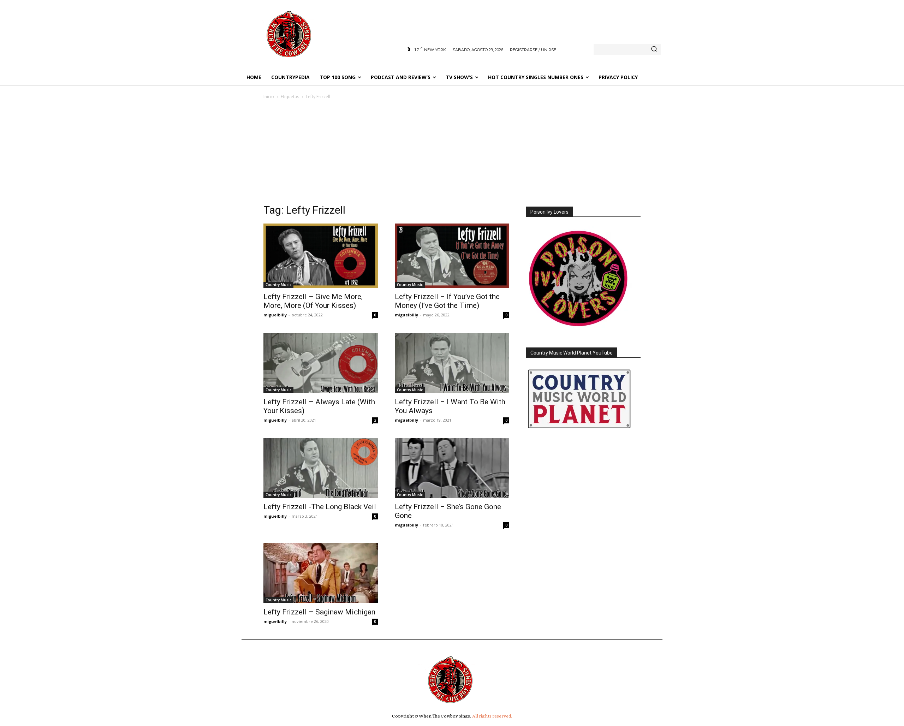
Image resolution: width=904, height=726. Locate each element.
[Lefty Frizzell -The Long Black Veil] (320, 468)
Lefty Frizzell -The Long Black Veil (319, 506)
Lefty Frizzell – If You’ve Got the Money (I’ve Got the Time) (447, 301)
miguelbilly (275, 314)
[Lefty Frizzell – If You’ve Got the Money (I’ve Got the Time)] (452, 256)
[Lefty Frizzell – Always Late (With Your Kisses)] (320, 363)
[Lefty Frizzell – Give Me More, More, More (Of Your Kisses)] (320, 256)
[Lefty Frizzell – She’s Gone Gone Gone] (452, 468)
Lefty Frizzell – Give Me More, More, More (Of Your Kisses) (313, 301)
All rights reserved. (492, 716)
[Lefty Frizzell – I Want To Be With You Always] (452, 363)
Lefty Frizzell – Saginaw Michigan (319, 612)
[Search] (654, 49)
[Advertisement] (452, 153)
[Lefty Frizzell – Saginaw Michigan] (320, 573)
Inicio (268, 97)
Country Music (278, 284)
